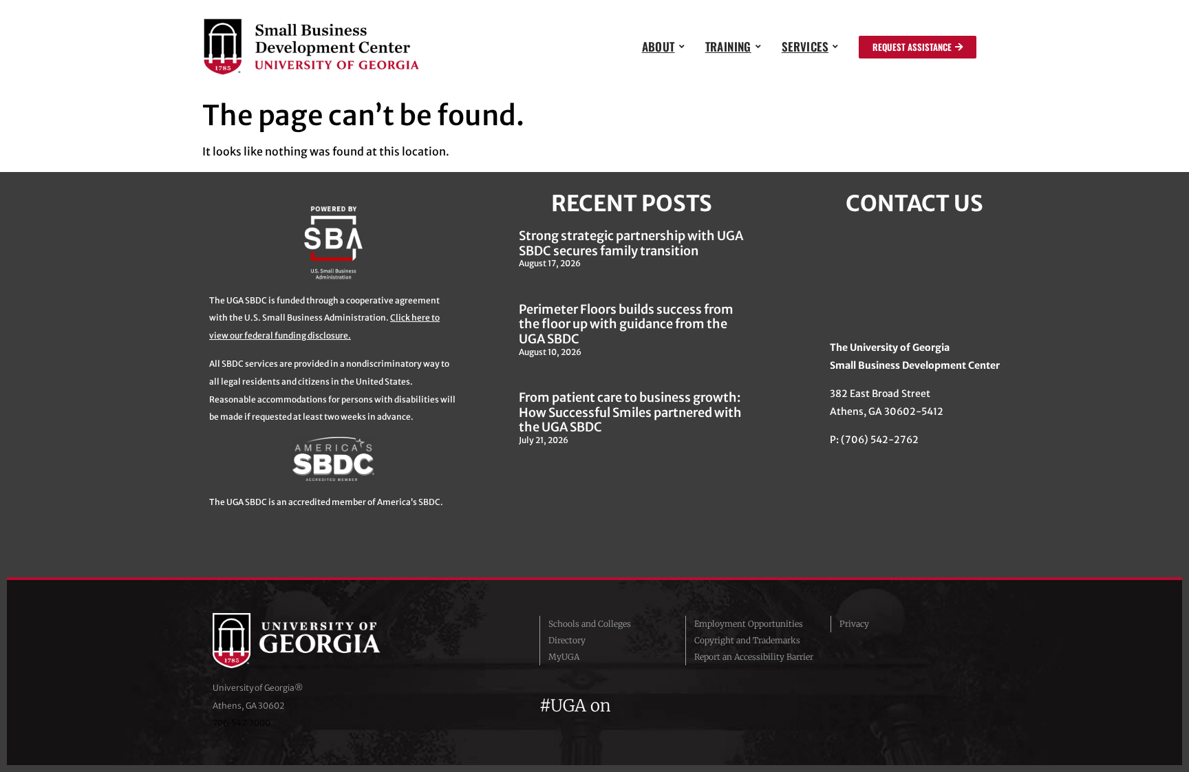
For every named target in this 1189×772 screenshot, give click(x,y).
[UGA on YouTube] (701, 705)
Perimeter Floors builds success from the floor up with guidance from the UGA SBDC (626, 324)
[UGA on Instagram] (677, 705)
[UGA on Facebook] (627, 705)
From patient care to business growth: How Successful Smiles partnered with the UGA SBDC (630, 412)
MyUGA (563, 657)
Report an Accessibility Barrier (753, 657)
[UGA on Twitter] (652, 705)
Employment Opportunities (748, 624)
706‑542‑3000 (241, 723)
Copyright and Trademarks (747, 640)
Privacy (854, 624)
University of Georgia (316, 640)
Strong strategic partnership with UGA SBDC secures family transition (631, 243)
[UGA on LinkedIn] (724, 705)
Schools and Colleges (589, 624)
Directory (567, 640)
